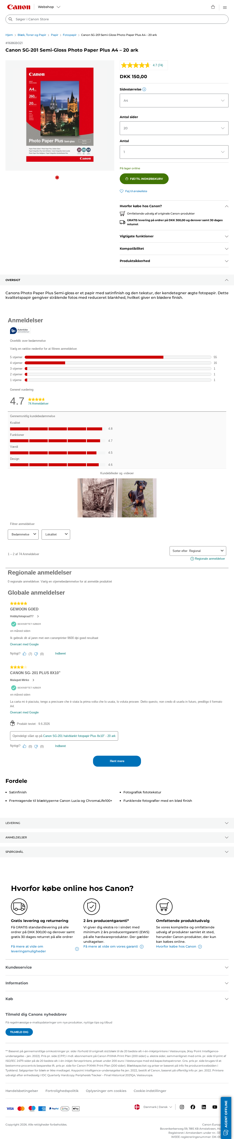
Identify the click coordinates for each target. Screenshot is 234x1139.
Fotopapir (70, 35)
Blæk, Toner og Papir (32, 35)
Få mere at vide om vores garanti (110, 946)
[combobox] (117, 19)
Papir (54, 35)
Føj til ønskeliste (136, 191)
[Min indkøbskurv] (213, 7)
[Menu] (225, 7)
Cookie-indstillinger (150, 1091)
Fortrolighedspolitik (62, 1091)
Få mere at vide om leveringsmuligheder (28, 948)
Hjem (9, 35)
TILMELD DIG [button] (19, 1032)
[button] (57, 177)
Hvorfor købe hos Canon (176, 946)
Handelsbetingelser (21, 1091)
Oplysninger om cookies (106, 1091)
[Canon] (18, 7)
